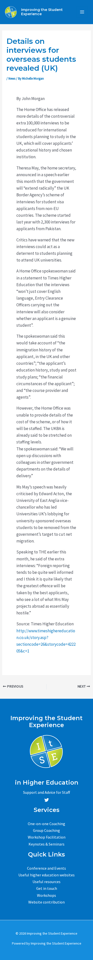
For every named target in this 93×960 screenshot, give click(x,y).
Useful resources (46, 881)
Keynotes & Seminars (46, 844)
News (11, 78)
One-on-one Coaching (46, 823)
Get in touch (46, 888)
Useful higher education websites (46, 874)
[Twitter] (46, 800)
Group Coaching (46, 830)
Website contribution (46, 902)
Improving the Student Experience (42, 11)
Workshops (46, 895)
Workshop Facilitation (46, 837)
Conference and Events (46, 868)
